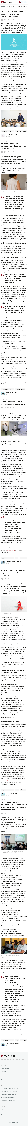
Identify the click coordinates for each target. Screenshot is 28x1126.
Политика (3, 1071)
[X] (14, 20)
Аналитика (4, 1074)
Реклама (3, 1115)
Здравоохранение (7, 131)
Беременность (20, 389)
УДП (17, 1040)
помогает (6, 547)
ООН (17, 790)
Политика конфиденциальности (9, 1091)
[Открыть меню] (25, 2)
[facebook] (11, 1059)
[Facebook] (11, 20)
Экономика (4, 1077)
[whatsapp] (5, 20)
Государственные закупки (8, 1100)
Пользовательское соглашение (9, 1088)
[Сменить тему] (20, 2)
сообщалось (9, 781)
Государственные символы (8, 1094)
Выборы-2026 (10, 6)
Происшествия (5, 1068)
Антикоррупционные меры (8, 1097)
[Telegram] (8, 20)
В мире (23, 790)
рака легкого (11, 550)
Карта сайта (4, 1109)
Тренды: (3, 6)
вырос (14, 382)
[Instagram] (2, 20)
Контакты (3, 1112)
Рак (17, 558)
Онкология (23, 558)
